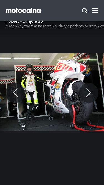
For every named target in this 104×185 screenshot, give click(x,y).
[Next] (88, 93)
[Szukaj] (84, 10)
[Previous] (15, 93)
